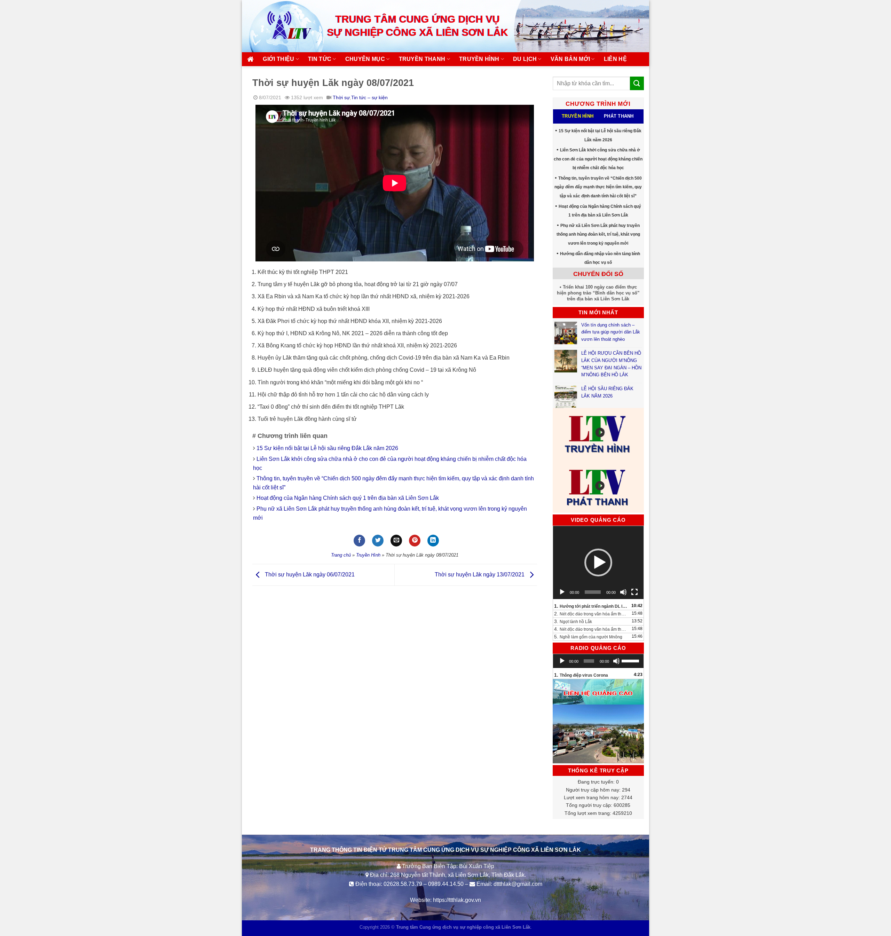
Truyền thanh (422, 59)
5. (588, 636)
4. (591, 629)
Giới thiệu (278, 59)
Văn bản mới (570, 59)
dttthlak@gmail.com (518, 884)
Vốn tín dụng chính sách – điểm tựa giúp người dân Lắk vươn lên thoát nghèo (610, 332)
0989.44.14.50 (446, 884)
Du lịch (525, 59)
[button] (598, 562)
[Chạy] (562, 592)
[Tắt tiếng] (623, 592)
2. (591, 613)
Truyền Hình (368, 555)
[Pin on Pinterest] (414, 540)
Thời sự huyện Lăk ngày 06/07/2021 (309, 574)
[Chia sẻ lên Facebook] (359, 540)
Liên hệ (615, 59)
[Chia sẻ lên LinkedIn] (433, 540)
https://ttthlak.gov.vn (457, 900)
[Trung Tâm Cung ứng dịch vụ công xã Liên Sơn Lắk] (282, 26)
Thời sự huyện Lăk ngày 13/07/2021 (480, 574)
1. (591, 606)
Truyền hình (479, 59)
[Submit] (637, 83)
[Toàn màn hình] (634, 592)
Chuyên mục (365, 59)
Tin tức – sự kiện (369, 97)
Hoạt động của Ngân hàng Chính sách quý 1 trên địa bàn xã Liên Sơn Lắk (348, 498)
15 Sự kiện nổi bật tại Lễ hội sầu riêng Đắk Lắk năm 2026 (327, 448)
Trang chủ (341, 555)
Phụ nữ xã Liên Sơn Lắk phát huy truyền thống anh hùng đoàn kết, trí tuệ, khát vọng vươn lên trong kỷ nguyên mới (598, 234)
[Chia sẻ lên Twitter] (378, 540)
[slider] (631, 660)
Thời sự (341, 97)
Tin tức (319, 59)
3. (573, 621)
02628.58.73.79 (403, 884)
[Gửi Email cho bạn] (396, 540)
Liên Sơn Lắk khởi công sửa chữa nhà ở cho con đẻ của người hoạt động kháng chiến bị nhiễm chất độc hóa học (598, 159)
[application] (598, 562)
